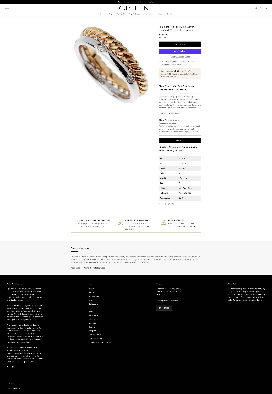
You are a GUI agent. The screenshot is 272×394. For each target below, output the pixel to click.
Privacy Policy (94, 315)
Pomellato (183, 163)
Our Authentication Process (100, 342)
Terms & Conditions (97, 334)
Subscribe (164, 308)
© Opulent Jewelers (14, 388)
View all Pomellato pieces (94, 268)
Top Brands (120, 14)
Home (102, 14)
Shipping (92, 331)
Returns (92, 319)
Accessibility (94, 296)
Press (91, 311)
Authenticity (150, 14)
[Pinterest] (172, 204)
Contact (169, 14)
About (160, 14)
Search (92, 327)
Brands (92, 292)
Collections (93, 304)
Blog (90, 300)
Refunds (92, 323)
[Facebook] (165, 204)
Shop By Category (135, 14)
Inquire (180, 140)
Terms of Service (95, 338)
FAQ (90, 308)
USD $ (7, 8)
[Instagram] (13, 366)
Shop (110, 14)
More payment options (180, 57)
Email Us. (191, 226)
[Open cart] (266, 8)
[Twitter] (169, 204)
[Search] (261, 8)
